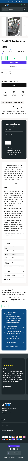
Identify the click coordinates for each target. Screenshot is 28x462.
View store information (9, 76)
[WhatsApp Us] (22, 5)
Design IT (14, 85)
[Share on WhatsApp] (10, 280)
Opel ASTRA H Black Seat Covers (13, 14)
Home (4, 14)
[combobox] (17, 9)
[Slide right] (25, 27)
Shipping (9, 49)
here (22, 102)
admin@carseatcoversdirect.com (17, 302)
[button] (2, 5)
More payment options (14, 66)
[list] (14, 376)
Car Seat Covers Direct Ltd (11, 457)
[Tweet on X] (8, 280)
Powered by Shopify (20, 457)
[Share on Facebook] (5, 280)
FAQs (4, 306)
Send (7, 143)
